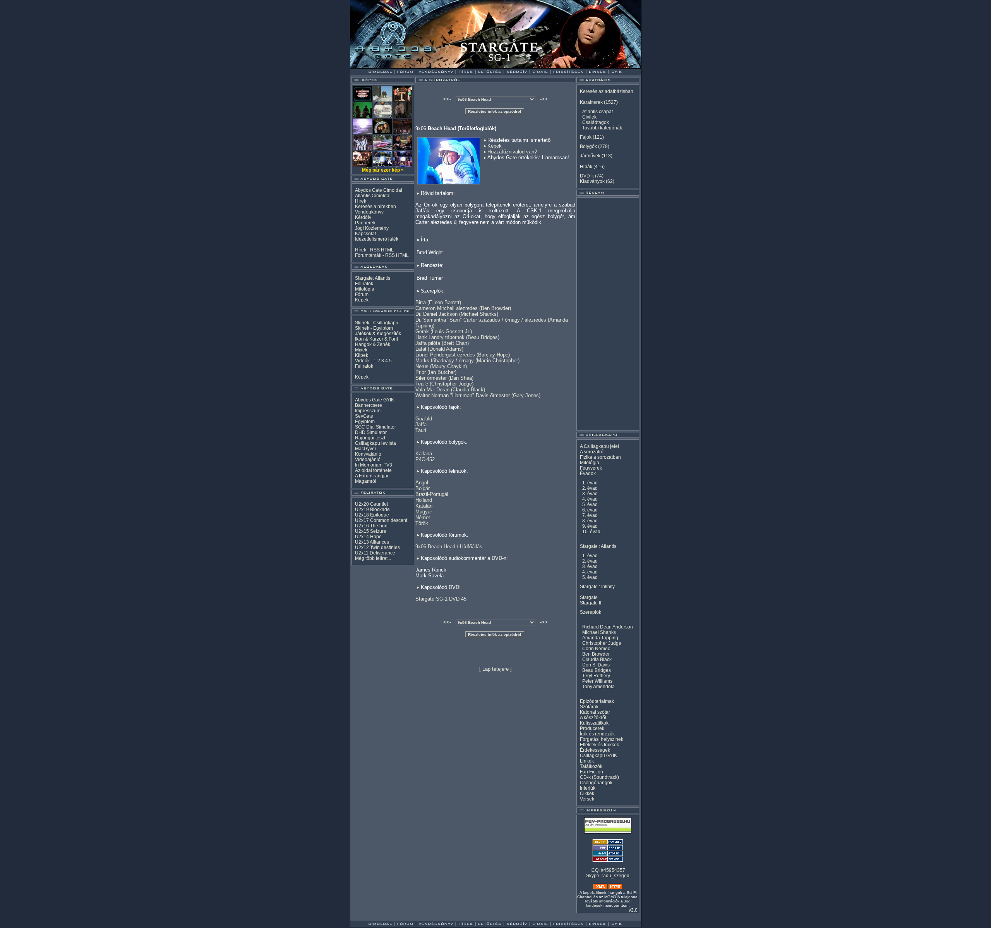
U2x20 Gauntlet (371, 504)
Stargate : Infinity (597, 586)
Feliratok (364, 283)
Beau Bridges (596, 670)
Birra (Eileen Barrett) (438, 302)
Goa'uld (423, 419)
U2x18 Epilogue (372, 515)
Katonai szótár (595, 712)
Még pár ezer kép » (383, 170)
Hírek (360, 201)
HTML (387, 250)
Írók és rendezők (597, 734)
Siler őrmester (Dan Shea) (444, 378)
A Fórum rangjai (371, 476)
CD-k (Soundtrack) (599, 777)
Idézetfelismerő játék (376, 239)
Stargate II (590, 603)
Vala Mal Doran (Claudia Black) (450, 390)
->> (544, 99)
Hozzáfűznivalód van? (512, 152)
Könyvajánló (368, 454)
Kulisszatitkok (594, 723)
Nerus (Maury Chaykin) (441, 366)
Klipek (361, 355)
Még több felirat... (373, 558)
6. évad (590, 510)
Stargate (589, 597)
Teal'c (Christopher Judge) (444, 384)
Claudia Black (597, 659)
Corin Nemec (596, 648)
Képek (362, 300)
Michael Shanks (599, 632)
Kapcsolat (365, 233)
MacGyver (365, 448)
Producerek (592, 728)
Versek (587, 799)
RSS (375, 250)
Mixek (361, 350)
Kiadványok (592, 181)
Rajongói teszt (370, 438)
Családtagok (595, 122)
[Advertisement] (608, 314)
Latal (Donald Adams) (439, 349)
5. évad (590, 504)
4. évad (590, 499)
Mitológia (364, 289)
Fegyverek (591, 468)
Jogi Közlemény (372, 228)
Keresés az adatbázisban (606, 91)
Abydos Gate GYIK (374, 400)
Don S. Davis (596, 665)
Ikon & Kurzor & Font (376, 339)
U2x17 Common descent (381, 520)
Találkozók (591, 766)
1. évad (590, 483)
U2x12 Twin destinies (377, 547)
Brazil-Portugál (431, 494)
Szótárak (589, 706)
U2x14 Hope (368, 536)
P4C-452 (425, 459)
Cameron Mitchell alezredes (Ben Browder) (463, 308)
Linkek (587, 761)
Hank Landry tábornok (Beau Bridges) (457, 337)
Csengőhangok (596, 782)
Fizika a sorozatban (600, 457)
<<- (447, 99)
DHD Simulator (371, 432)
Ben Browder (596, 654)
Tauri (420, 430)
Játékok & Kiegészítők (378, 333)
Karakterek (591, 102)
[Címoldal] (400, 66)
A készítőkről (593, 717)
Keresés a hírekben (375, 206)
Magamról (365, 481)
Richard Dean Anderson (607, 627)
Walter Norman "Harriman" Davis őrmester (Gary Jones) (477, 395)
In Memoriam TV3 (373, 465)
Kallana (423, 453)
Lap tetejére (495, 669)
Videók (362, 360)
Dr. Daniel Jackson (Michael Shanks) (456, 314)
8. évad (590, 520)
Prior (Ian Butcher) (435, 372)
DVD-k (587, 176)
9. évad (590, 526)
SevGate (364, 416)
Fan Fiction (591, 772)
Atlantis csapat (597, 111)
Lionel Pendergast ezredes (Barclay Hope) (462, 355)
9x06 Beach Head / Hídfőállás (448, 546)
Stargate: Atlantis (372, 278)
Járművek (590, 155)
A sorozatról (592, 452)
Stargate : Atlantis (598, 546)
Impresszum (368, 410)
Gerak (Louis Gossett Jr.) (443, 331)
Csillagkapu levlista (375, 443)
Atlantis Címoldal (373, 195)
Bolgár (422, 488)
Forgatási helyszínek (601, 739)
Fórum (362, 294)
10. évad (591, 531)
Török (421, 523)
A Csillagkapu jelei (599, 446)
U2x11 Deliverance (375, 553)
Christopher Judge (601, 643)
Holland (423, 500)
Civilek (589, 117)
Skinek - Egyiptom (374, 328)
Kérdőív (363, 217)
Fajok (586, 137)
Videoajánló (368, 459)
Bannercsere (368, 405)
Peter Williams (597, 681)
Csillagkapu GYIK (598, 755)
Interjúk (587, 788)
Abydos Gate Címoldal (378, 190)
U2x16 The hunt (372, 526)
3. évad (590, 493)
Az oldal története (373, 470)
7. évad (590, 515)
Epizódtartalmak (597, 701)
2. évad (590, 488)
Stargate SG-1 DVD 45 (440, 599)
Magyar (423, 512)
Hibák (586, 166)
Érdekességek (595, 750)
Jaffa (421, 424)
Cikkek (587, 793)
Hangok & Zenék (372, 344)
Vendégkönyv (369, 212)
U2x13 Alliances (372, 542)
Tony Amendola (598, 686)
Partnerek (365, 223)
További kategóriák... (604, 128)
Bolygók (588, 146)
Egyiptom (365, 421)
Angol (421, 483)
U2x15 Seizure (370, 531)
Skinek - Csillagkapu (376, 322)
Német (422, 517)
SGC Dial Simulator (375, 427)
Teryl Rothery (596, 675)
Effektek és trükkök (599, 744)
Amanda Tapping (600, 637)
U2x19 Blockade (372, 509)
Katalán (423, 506)
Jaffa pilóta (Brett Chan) (442, 343)
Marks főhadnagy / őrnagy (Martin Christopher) (467, 360)
